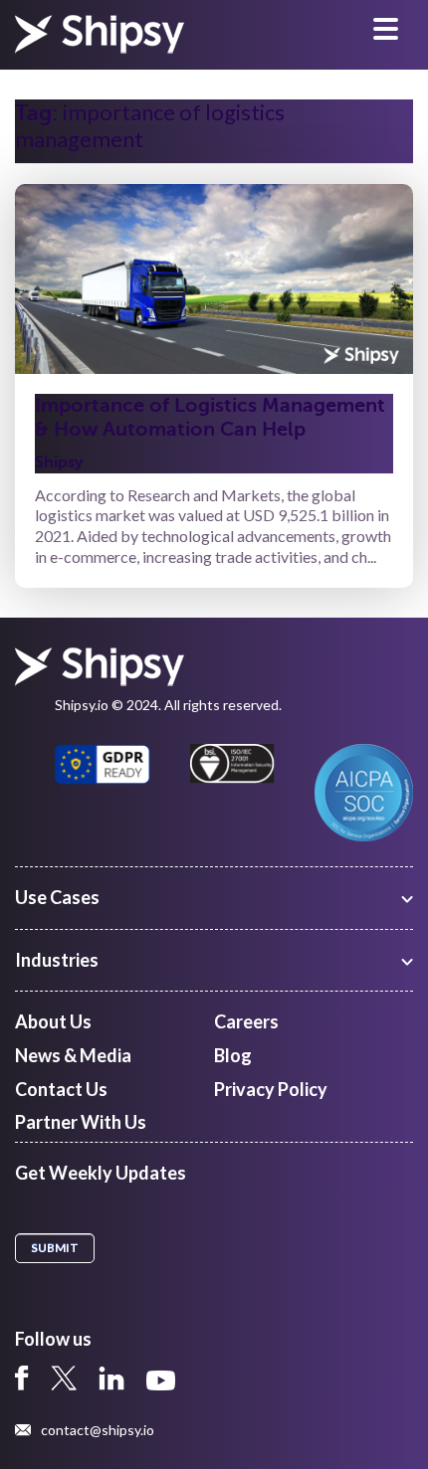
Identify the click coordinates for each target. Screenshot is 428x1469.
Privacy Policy (270, 1089)
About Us (53, 1021)
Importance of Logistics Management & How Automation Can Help (210, 417)
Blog (233, 1055)
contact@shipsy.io (97, 1430)
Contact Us (61, 1089)
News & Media (73, 1055)
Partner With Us (80, 1122)
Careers (246, 1021)
